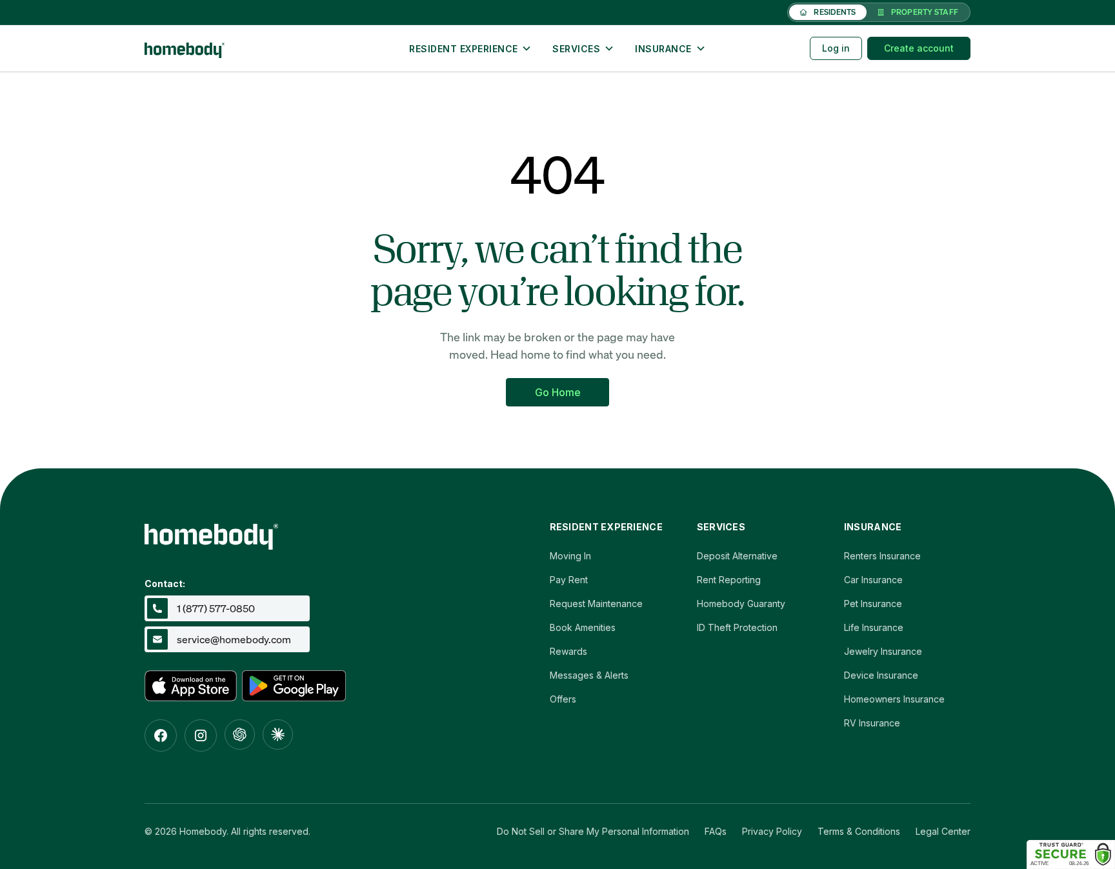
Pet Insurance (873, 603)
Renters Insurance (882, 555)
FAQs (716, 831)
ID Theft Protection (737, 627)
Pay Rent (569, 579)
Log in (836, 48)
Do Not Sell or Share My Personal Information (593, 831)
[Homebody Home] (245, 48)
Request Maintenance (596, 603)
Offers (563, 699)
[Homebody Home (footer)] (302, 533)
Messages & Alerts (589, 675)
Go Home (558, 392)
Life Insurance (873, 627)
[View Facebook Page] (161, 735)
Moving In (570, 555)
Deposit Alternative (737, 555)
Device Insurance (881, 675)
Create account (919, 48)
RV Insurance (872, 722)
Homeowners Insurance (894, 699)
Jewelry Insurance (883, 651)
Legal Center (943, 831)
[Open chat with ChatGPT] (240, 734)
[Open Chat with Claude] (278, 734)
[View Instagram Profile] (201, 735)
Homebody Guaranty (741, 603)
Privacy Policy (772, 831)
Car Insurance (873, 579)
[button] (470, 48)
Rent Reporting (729, 579)
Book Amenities (583, 627)
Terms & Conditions (859, 831)
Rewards (568, 651)
